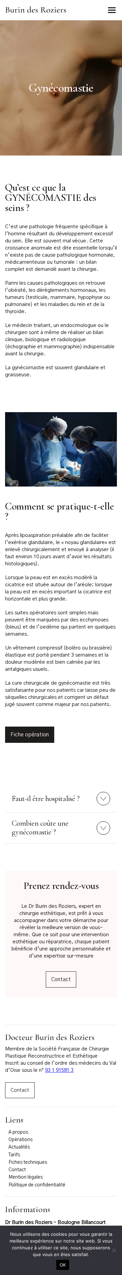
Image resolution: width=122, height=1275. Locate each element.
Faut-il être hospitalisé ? (46, 798)
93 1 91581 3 (59, 1070)
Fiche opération (30, 734)
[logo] (35, 11)
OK (63, 1265)
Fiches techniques (27, 1162)
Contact (61, 979)
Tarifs (14, 1155)
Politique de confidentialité (36, 1185)
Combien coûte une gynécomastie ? (40, 827)
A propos (18, 1132)
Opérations (20, 1139)
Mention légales (25, 1177)
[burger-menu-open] (112, 10)
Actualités (19, 1147)
